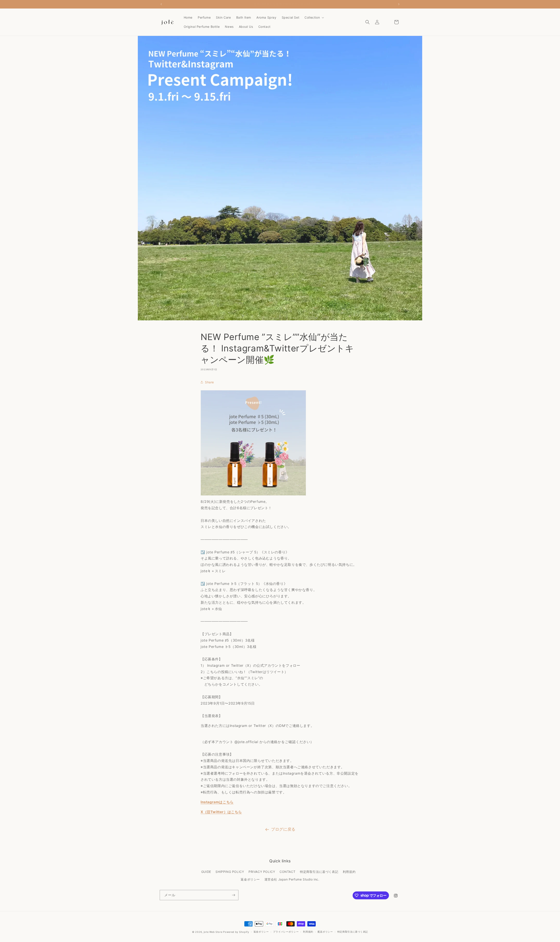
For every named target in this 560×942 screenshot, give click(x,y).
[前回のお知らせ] (161, 4)
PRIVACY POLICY (261, 872)
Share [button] (209, 382)
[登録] (233, 895)
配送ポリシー (325, 931)
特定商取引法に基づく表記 (319, 872)
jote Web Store (213, 931)
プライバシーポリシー (286, 931)
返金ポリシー (250, 879)
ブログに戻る (283, 829)
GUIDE (206, 872)
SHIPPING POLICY (229, 872)
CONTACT (287, 872)
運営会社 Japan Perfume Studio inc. (291, 879)
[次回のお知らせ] (399, 4)
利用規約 (349, 872)
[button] (314, 17)
